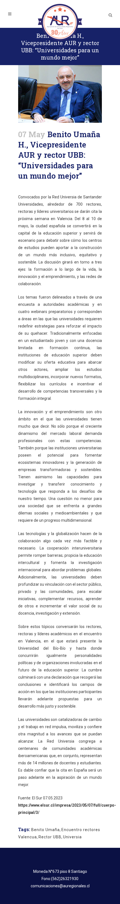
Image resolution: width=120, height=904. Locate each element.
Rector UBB (50, 837)
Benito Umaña (45, 829)
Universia (72, 837)
